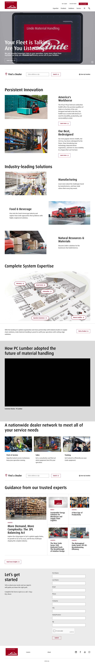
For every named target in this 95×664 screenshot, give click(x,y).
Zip (53, 622)
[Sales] (47, 444)
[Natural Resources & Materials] (25, 242)
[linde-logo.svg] (12, 655)
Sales (38, 455)
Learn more (10, 60)
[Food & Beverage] (69, 213)
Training (68, 455)
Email (53, 587)
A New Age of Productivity (77, 514)
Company (55, 601)
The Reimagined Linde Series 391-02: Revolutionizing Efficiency (79, 546)
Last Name (55, 580)
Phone (54, 594)
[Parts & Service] (18, 444)
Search (55, 74)
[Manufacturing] (25, 183)
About (49, 652)
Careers (28, 652)
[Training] (76, 444)
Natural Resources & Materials (71, 240)
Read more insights (12, 562)
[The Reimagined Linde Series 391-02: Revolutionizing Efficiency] (79, 533)
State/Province (56, 615)
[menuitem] (64, 4)
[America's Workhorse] (26, 107)
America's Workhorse (65, 99)
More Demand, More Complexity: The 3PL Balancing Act (21, 529)
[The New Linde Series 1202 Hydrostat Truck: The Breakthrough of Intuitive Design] (58, 533)
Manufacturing (67, 179)
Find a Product (82, 331)
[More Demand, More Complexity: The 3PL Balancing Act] (26, 508)
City (53, 608)
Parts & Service (12, 455)
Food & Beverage (21, 209)
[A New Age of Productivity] (79, 502)
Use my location (85, 74)
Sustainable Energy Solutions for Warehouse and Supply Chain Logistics (57, 517)
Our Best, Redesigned (65, 133)
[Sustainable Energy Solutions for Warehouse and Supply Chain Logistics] (58, 502)
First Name (55, 573)
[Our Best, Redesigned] (26, 141)
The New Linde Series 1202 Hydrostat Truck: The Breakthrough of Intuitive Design (57, 547)
